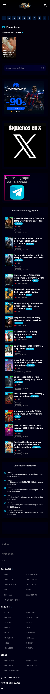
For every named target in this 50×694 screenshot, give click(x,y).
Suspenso (30, 633)
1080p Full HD (32, 574)
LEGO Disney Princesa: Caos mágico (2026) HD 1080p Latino (25, 475)
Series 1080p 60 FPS (11, 670)
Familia (6, 633)
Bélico (6, 643)
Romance (30, 638)
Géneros (5, 606)
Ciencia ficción (32, 617)
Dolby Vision (31, 579)
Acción (6, 612)
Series (4, 654)
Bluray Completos (11, 600)
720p (5, 590)
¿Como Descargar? (10, 677)
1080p (5, 574)
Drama (28, 627)
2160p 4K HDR (8, 579)
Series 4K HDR (31, 660)
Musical (29, 648)
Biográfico (8, 648)
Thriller (29, 643)
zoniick (9, 472)
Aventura (7, 617)
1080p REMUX (31, 595)
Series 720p (8, 665)
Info (3, 560)
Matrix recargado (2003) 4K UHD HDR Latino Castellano (25, 513)
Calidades (6, 568)
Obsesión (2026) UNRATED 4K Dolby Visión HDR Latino (25, 483)
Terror (6, 627)
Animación (30, 612)
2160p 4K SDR (31, 584)
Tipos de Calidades (10, 682)
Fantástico (8, 638)
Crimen (29, 622)
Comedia (7, 622)
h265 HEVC (7, 595)
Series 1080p (8, 660)
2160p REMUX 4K (9, 584)
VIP (2, 688)
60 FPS (28, 590)
